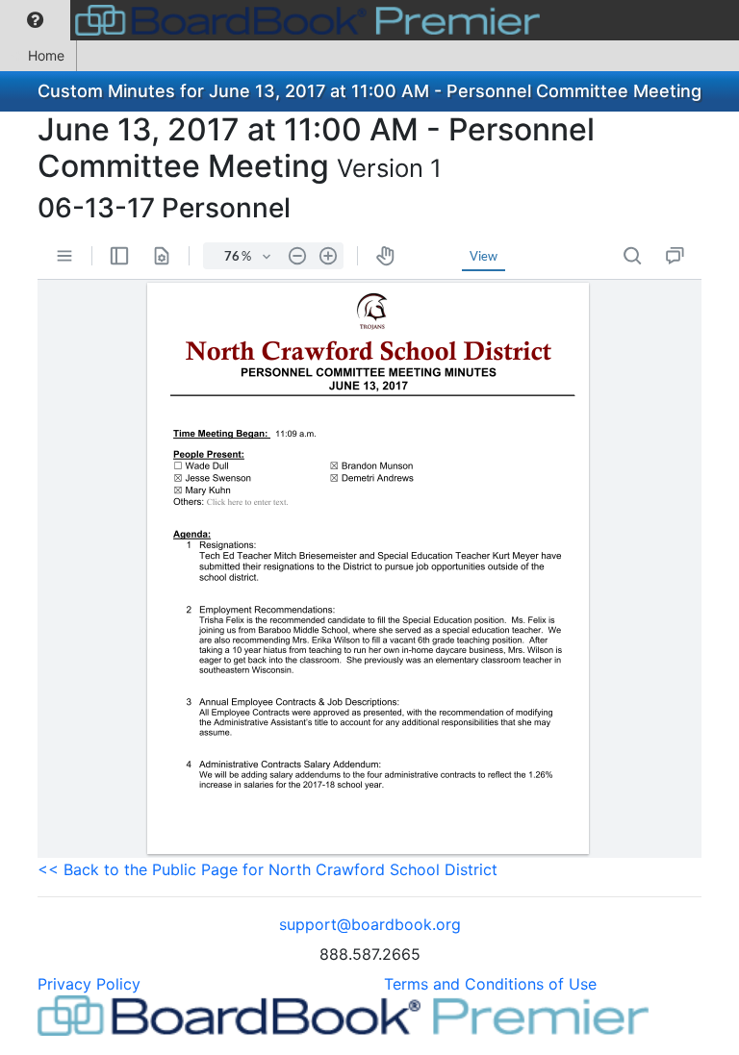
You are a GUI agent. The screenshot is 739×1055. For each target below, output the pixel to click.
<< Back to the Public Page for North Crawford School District (267, 869)
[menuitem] (35, 20)
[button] (35, 20)
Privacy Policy (89, 983)
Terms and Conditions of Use (490, 983)
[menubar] (274, 20)
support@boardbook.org (370, 924)
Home (46, 55)
